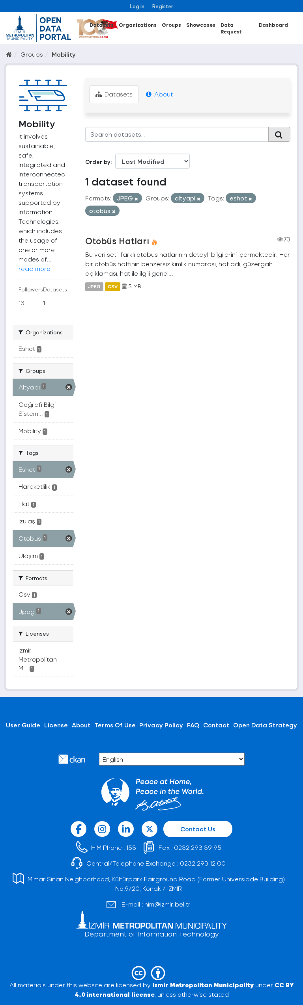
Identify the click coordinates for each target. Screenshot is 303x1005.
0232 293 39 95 (197, 847)
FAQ (193, 725)
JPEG (94, 286)
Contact (216, 725)
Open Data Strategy (265, 725)
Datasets (102, 24)
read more (34, 268)
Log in (137, 6)
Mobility (64, 54)
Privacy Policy (161, 725)
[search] (279, 134)
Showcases (200, 24)
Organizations (138, 24)
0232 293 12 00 (203, 863)
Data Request (231, 28)
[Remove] (136, 199)
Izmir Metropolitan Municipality (203, 985)
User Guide (23, 725)
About (163, 94)
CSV (113, 286)
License (56, 725)
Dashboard (273, 24)
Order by (97, 161)
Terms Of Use (115, 725)
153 (131, 847)
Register (162, 6)
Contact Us (197, 829)
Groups (171, 24)
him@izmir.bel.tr (167, 904)
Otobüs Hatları (117, 241)
